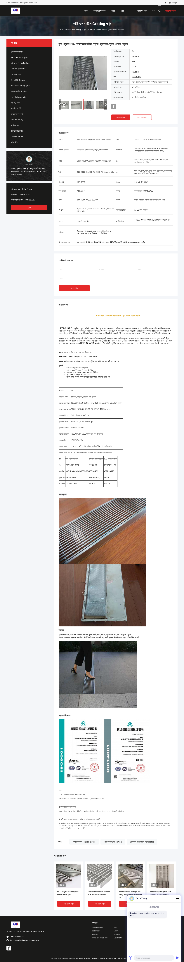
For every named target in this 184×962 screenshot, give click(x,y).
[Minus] (177, 898)
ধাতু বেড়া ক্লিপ (15, 103)
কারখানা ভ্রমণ (96, 931)
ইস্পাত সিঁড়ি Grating (18, 80)
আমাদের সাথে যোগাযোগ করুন (99, 938)
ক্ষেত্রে (116, 931)
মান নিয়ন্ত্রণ (95, 934)
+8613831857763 (27, 200)
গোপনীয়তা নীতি (118, 938)
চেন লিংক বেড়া (15, 125)
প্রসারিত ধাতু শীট (16, 108)
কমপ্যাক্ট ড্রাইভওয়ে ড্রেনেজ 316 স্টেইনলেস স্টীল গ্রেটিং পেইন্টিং (160, 893)
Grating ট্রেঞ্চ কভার (18, 69)
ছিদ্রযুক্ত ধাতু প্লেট (17, 114)
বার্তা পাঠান (74, 288)
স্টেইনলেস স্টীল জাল (17, 136)
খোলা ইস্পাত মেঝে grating (113, 842)
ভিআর (154, 10)
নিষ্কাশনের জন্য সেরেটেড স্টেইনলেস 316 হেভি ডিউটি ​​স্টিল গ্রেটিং (99, 893)
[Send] (177, 958)
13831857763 (24, 194)
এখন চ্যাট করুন (120, 117)
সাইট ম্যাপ (117, 934)
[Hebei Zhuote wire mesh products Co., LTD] (15, 11)
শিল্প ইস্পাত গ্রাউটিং (17, 52)
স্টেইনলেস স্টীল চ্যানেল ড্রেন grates (142, 842)
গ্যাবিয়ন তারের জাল (17, 131)
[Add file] (131, 958)
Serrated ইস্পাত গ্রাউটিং (19, 57)
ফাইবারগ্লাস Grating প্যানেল (20, 86)
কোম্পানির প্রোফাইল (97, 927)
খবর (115, 927)
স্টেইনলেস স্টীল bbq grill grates (84, 842)
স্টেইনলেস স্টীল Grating (73, 29)
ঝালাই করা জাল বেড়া (17, 120)
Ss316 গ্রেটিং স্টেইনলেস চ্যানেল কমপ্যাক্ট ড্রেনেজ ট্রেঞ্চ (67, 893)
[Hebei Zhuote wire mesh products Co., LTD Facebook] (166, 2)
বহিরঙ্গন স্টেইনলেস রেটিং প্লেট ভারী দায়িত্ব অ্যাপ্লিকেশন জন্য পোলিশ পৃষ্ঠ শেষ (130, 895)
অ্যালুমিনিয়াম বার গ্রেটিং (18, 97)
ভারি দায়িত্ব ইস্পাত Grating (20, 63)
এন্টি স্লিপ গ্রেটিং (16, 74)
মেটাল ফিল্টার (14, 142)
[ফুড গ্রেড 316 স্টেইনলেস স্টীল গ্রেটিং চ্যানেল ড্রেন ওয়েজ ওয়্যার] (83, 73)
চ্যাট (29, 207)
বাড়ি (61, 29)
